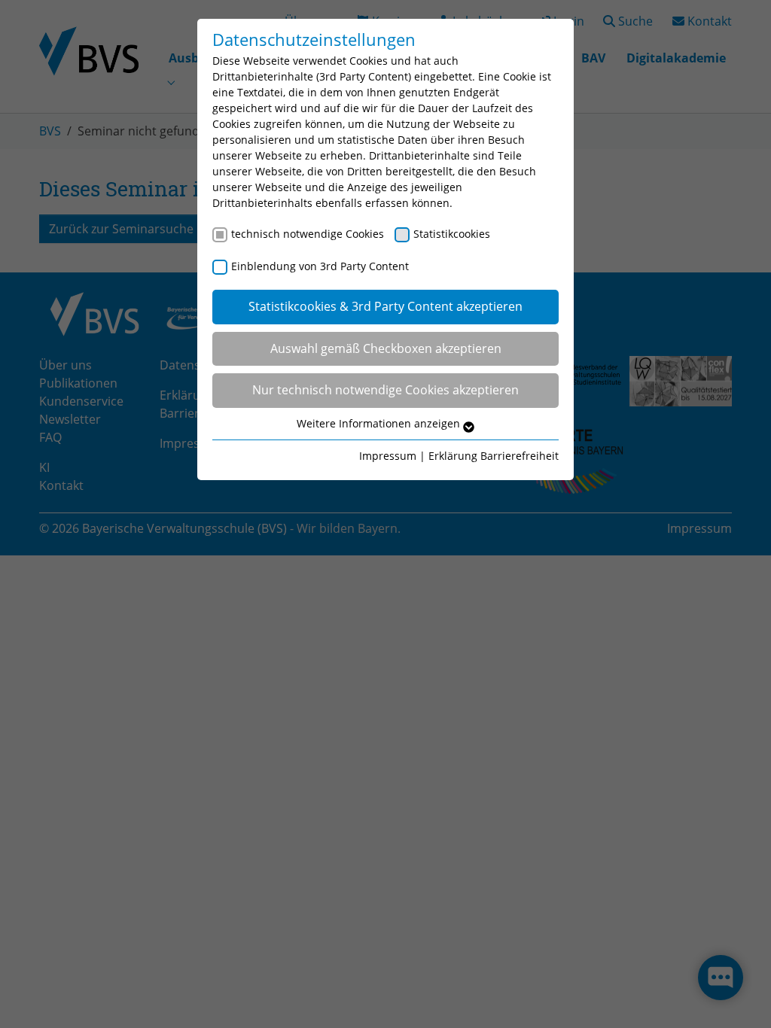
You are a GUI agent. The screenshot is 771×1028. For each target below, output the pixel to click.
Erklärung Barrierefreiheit (493, 456)
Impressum (387, 456)
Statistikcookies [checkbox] (451, 234)
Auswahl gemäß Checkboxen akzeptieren (385, 348)
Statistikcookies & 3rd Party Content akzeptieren (385, 306)
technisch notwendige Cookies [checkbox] (307, 234)
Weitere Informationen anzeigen (380, 423)
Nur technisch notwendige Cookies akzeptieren (385, 390)
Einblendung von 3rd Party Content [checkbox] (320, 266)
